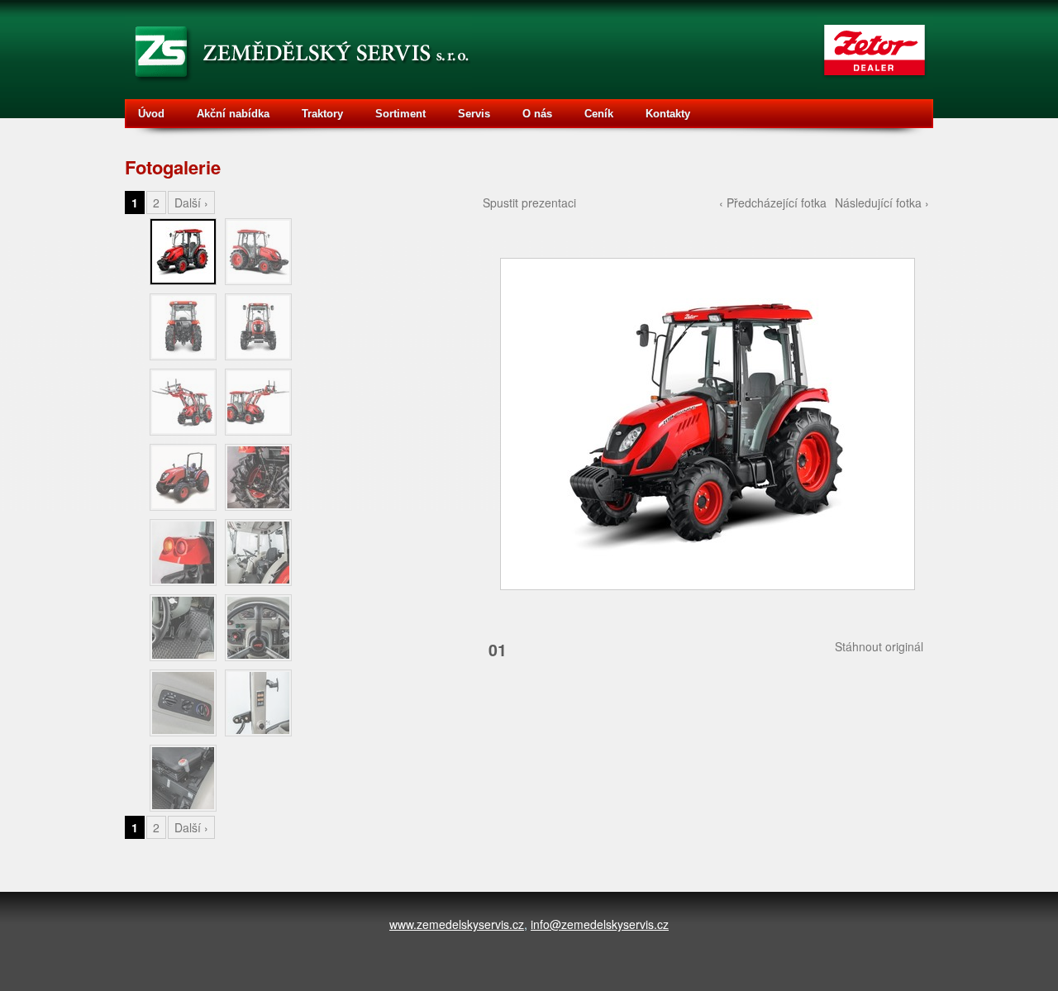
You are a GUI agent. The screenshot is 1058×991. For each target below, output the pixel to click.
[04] (258, 326)
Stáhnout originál (879, 646)
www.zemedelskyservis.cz (456, 924)
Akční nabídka (233, 113)
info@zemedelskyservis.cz (600, 924)
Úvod (151, 113)
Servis (474, 113)
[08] (258, 477)
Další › (191, 202)
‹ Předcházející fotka (773, 202)
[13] (183, 702)
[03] (183, 326)
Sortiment (400, 113)
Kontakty (668, 113)
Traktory (322, 113)
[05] (183, 402)
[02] (258, 251)
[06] (258, 402)
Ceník (598, 113)
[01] (706, 421)
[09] (183, 552)
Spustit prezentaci (529, 202)
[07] (183, 477)
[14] (258, 702)
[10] (258, 552)
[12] (258, 627)
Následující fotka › (882, 202)
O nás (537, 113)
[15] (183, 778)
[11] (183, 627)
